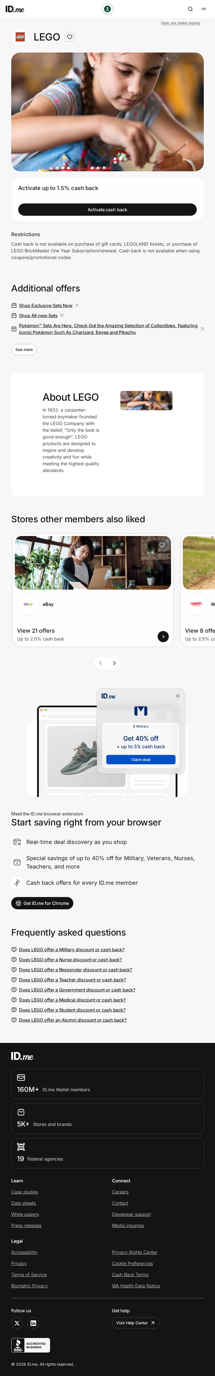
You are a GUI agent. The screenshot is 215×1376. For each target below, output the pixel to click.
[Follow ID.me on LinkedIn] (33, 1323)
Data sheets (23, 1203)
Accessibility (24, 1252)
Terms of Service (29, 1274)
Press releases (26, 1225)
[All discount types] (107, 9)
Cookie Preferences (132, 1263)
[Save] (162, 545)
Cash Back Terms (130, 1274)
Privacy (19, 1263)
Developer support (131, 1214)
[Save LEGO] (70, 37)
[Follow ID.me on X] (17, 1323)
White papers (25, 1214)
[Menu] (203, 9)
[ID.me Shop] (18, 9)
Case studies (24, 1192)
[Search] (190, 9)
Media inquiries (128, 1225)
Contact (120, 1203)
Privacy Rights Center (134, 1252)
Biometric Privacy (29, 1286)
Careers (120, 1192)
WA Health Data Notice (136, 1286)
